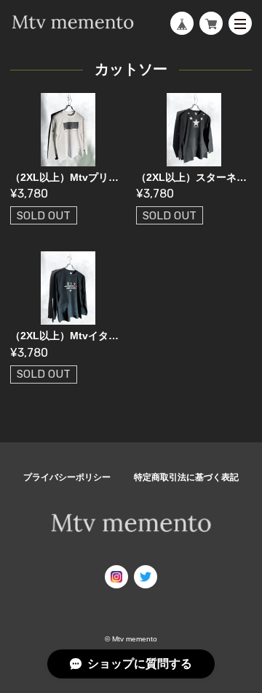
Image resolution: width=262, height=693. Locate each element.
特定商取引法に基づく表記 (186, 477)
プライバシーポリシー (67, 477)
